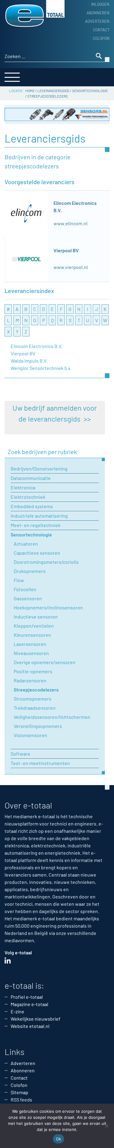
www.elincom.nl (71, 223)
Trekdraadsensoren (35, 708)
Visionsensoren (30, 735)
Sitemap (19, 1092)
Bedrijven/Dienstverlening (39, 468)
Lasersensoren (30, 644)
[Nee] (106, 1126)
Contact (101, 29)
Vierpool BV (66, 250)
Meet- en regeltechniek (35, 525)
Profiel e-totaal (27, 997)
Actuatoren (26, 543)
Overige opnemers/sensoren (44, 662)
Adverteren (97, 21)
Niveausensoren (31, 653)
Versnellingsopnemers (38, 726)
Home (30, 90)
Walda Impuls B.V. (29, 361)
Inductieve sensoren (36, 616)
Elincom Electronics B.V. (36, 346)
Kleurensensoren (32, 635)
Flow (19, 580)
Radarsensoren (30, 680)
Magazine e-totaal (29, 1004)
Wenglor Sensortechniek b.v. (41, 368)
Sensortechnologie (90, 90)
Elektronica (23, 487)
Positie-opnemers (33, 671)
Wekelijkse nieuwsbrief (35, 1019)
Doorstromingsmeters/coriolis (46, 562)
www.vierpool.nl (71, 267)
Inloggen (100, 4)
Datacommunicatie (31, 478)
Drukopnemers (30, 571)
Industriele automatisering (39, 516)
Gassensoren (28, 598)
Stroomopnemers (32, 699)
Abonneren (98, 12)
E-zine (17, 1011)
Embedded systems (32, 506)
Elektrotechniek (28, 497)
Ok (58, 1138)
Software (20, 754)
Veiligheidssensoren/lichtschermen (52, 717)
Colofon (101, 38)
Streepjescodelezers (36, 689)
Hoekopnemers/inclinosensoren (48, 607)
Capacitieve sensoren (37, 553)
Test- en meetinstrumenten (40, 763)
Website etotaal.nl (30, 1026)
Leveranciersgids (53, 90)
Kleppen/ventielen (34, 626)
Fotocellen (25, 589)
